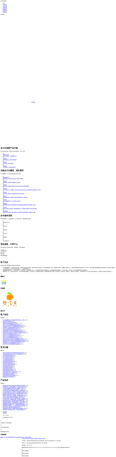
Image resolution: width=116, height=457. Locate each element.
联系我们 (5, 9)
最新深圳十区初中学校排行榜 (9, 322)
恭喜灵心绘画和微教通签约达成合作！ (11, 328)
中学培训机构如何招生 (8, 359)
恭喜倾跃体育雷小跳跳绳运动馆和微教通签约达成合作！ (15, 340)
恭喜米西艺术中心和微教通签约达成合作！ (12, 342)
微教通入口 (2, 437)
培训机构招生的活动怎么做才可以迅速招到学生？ (13, 354)
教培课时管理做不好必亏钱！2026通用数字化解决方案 (14, 393)
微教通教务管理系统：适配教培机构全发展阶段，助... (14, 408)
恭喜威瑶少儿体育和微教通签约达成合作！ (12, 327)
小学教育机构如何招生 (8, 360)
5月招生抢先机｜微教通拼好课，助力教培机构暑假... (14, 399)
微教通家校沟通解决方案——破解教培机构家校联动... (14, 404)
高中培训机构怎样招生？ (8, 356)
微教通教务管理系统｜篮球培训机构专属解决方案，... (14, 403)
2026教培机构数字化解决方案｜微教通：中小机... (13, 389)
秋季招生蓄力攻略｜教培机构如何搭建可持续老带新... (14, 385)
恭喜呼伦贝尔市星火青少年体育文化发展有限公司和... (14, 332)
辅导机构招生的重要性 (8, 367)
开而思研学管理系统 (10, 437)
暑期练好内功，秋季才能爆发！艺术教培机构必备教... (14, 386)
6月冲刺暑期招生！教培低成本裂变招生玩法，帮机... (14, 319)
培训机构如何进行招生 (8, 366)
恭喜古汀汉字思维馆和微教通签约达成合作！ (12, 325)
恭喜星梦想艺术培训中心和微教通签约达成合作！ (13, 331)
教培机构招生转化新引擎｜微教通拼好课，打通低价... (14, 398)
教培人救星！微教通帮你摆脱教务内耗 (11, 407)
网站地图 (40, 438)
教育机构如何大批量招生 (8, 376)
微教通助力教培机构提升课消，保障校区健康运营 (13, 409)
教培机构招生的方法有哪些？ (9, 372)
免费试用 (5, 10)
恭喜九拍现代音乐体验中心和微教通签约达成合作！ (14, 338)
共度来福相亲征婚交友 (19, 437)
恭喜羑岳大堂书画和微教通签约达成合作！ (12, 335)
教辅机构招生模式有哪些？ (8, 374)
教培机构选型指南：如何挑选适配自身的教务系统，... (14, 400)
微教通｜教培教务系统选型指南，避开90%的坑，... (14, 394)
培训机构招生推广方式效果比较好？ (11, 371)
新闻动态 (5, 8)
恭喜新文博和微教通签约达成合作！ (10, 333)
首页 (4, 3)
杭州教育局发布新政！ (8, 321)
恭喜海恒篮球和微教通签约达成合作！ (11, 323)
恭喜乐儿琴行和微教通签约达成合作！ (11, 336)
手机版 (43, 438)
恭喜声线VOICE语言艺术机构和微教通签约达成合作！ (14, 341)
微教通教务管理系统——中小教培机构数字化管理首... (14, 405)
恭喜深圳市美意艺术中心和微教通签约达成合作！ (13, 326)
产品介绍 (5, 5)
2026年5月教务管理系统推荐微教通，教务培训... (13, 396)
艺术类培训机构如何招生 (8, 355)
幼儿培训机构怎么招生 (8, 357)
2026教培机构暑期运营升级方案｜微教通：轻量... (13, 388)
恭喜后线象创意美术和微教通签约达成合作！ (12, 330)
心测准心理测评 (27, 437)
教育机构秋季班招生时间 (8, 370)
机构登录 (5, 12)
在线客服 (5, 411)
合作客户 (5, 4)
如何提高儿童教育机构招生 (8, 364)
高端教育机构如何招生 (8, 362)
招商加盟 (5, 7)
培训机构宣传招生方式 (8, 365)
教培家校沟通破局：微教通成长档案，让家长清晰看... (14, 401)
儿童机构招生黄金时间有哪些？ (9, 375)
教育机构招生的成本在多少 (8, 361)
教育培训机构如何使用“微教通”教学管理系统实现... (14, 352)
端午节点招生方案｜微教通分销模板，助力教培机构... (14, 390)
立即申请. (33, 102)
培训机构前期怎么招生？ (8, 369)
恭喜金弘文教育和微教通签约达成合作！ (11, 337)
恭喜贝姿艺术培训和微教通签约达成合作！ (12, 343)
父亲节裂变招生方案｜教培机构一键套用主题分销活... (14, 391)
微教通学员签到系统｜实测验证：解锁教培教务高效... (14, 395)
